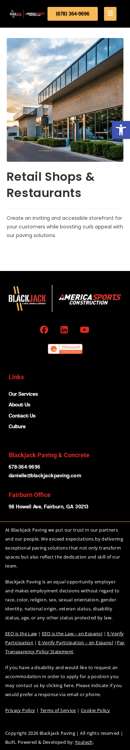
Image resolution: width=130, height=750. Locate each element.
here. (69, 685)
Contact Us (22, 415)
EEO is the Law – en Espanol (72, 633)
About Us (20, 404)
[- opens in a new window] (44, 330)
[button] (121, 130)
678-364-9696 (25, 466)
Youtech (84, 742)
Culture (17, 426)
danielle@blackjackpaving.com (45, 475)
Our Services (23, 394)
